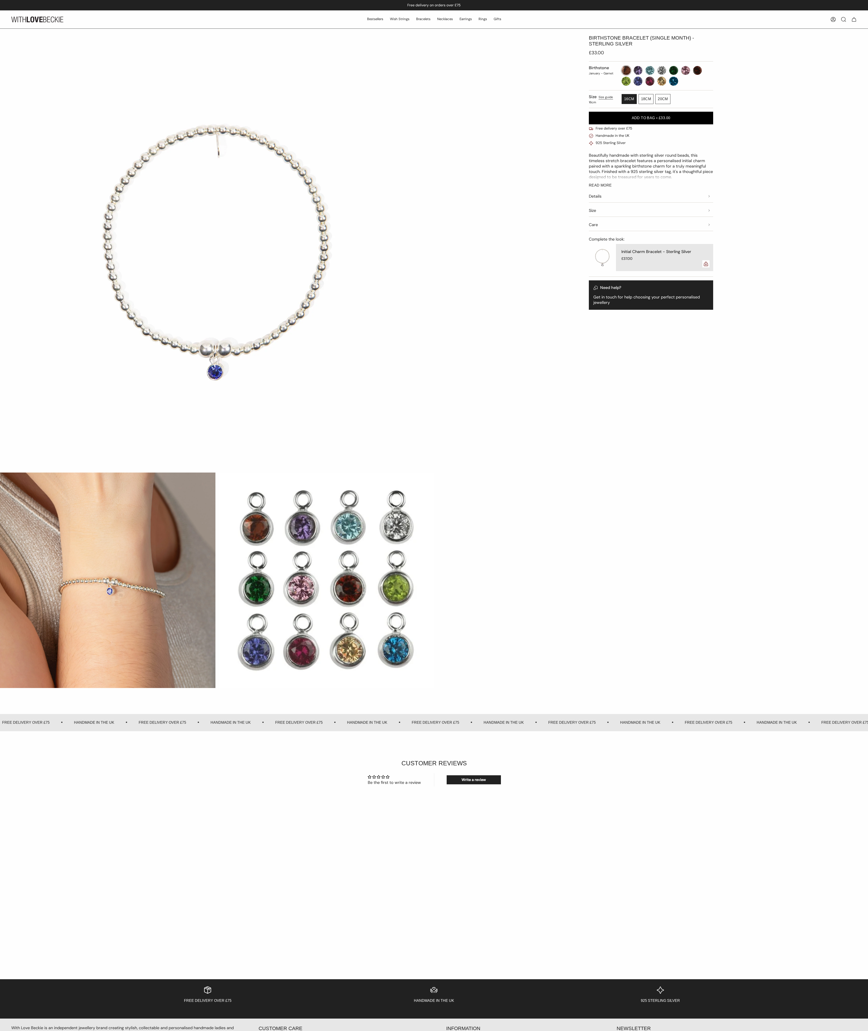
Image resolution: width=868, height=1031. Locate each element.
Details (595, 196)
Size (592, 210)
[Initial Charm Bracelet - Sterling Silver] (602, 257)
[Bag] (854, 19)
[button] (375, 19)
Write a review (474, 779)
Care (593, 224)
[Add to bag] (706, 263)
